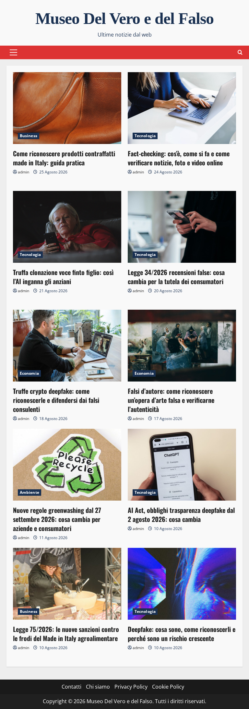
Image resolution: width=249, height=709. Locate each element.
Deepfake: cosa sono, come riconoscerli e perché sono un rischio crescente (181, 633)
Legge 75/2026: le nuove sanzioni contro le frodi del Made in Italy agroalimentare (66, 633)
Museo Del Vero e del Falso (124, 18)
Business (28, 135)
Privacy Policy (131, 686)
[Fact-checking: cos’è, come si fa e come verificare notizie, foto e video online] (182, 108)
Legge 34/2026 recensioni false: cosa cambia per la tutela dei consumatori (176, 276)
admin (23, 172)
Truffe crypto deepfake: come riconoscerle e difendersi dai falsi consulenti (56, 400)
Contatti (71, 686)
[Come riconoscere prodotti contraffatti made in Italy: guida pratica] (67, 108)
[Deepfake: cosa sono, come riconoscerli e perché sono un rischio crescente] (182, 584)
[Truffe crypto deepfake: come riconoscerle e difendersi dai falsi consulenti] (67, 346)
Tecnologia (145, 135)
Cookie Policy (168, 686)
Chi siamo (98, 686)
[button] (13, 52)
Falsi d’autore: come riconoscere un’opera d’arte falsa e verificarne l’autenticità (171, 400)
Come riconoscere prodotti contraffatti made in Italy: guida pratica (64, 158)
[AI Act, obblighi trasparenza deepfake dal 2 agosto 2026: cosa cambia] (182, 465)
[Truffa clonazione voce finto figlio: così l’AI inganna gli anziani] (67, 227)
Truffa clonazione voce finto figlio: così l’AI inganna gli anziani (63, 276)
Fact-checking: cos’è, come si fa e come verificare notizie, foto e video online (179, 158)
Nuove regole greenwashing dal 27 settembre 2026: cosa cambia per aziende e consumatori (57, 519)
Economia (29, 373)
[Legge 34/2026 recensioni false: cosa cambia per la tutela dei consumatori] (182, 227)
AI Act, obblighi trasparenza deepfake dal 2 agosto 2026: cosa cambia (181, 514)
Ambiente (29, 492)
